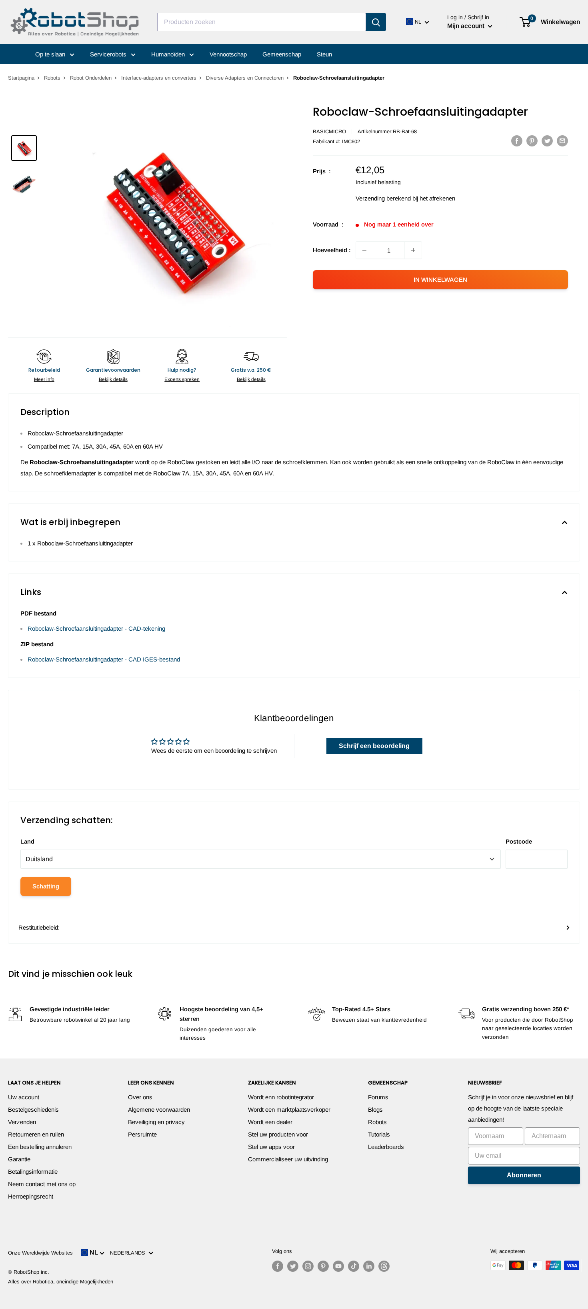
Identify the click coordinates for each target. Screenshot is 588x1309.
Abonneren (524, 1175)
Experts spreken (182, 379)
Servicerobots (109, 54)
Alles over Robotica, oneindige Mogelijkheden (60, 1282)
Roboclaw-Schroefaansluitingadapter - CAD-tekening (96, 628)
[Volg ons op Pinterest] (323, 1266)
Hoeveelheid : (332, 250)
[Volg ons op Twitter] (292, 1266)
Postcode (519, 841)
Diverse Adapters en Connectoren (245, 78)
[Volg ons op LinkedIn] (368, 1266)
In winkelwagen (440, 279)
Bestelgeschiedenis (33, 1109)
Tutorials (379, 1134)
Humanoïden (168, 54)
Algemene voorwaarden (159, 1109)
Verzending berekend (383, 198)
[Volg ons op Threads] (384, 1266)
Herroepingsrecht (30, 1196)
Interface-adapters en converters (158, 78)
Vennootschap (228, 54)
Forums (378, 1097)
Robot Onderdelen (91, 78)
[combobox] (261, 22)
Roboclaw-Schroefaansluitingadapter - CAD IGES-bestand (104, 659)
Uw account (23, 1097)
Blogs (375, 1109)
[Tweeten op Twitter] (547, 140)
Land (27, 841)
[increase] (413, 250)
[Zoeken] (376, 22)
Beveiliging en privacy (156, 1122)
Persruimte (142, 1134)
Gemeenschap (281, 54)
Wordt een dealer (270, 1122)
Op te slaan (51, 54)
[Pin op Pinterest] (532, 140)
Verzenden (22, 1122)
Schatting (45, 886)
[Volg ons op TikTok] (353, 1266)
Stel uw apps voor (271, 1146)
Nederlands (129, 1253)
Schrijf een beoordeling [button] (374, 745)
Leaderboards (386, 1146)
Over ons (140, 1097)
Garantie (19, 1159)
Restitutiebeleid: (39, 927)
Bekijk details (113, 379)
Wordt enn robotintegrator (281, 1097)
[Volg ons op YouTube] (338, 1266)
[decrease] (364, 250)
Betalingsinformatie (33, 1171)
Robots (52, 78)
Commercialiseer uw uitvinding (288, 1159)
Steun (324, 54)
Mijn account (466, 25)
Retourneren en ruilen (36, 1134)
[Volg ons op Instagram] (308, 1266)
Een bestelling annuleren (40, 1146)
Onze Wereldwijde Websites (40, 1253)
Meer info (44, 379)
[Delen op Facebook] (516, 140)
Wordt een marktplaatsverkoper (289, 1109)
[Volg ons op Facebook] (277, 1266)
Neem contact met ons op (42, 1184)
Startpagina (21, 78)
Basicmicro (329, 131)
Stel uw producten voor (278, 1134)
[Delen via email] (562, 140)
